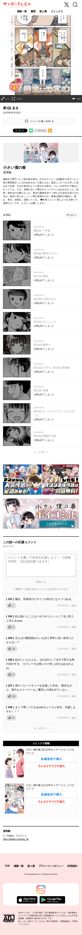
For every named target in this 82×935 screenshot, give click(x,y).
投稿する (41, 581)
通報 (73, 605)
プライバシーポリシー (51, 865)
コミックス (57, 11)
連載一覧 (22, 11)
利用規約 (72, 865)
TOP (7, 865)
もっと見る (39, 452)
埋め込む (42, 130)
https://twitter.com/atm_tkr (16, 839)
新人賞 (43, 11)
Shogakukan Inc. (33, 874)
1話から (73, 215)
